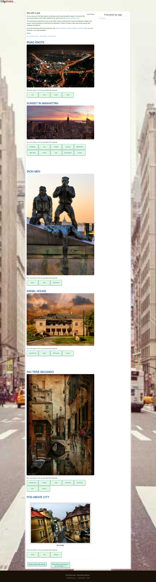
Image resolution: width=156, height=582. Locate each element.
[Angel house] (60, 319)
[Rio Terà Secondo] (60, 424)
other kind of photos (83, 575)
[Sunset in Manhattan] (60, 122)
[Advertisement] (78, 7)
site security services (32, 36)
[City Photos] (8, 1)
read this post (43, 36)
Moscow (68, 18)
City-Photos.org (71, 578)
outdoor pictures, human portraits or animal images (71, 28)
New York (76, 18)
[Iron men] (60, 224)
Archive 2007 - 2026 (83, 578)
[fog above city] (60, 523)
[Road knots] (60, 66)
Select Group (52, 36)
